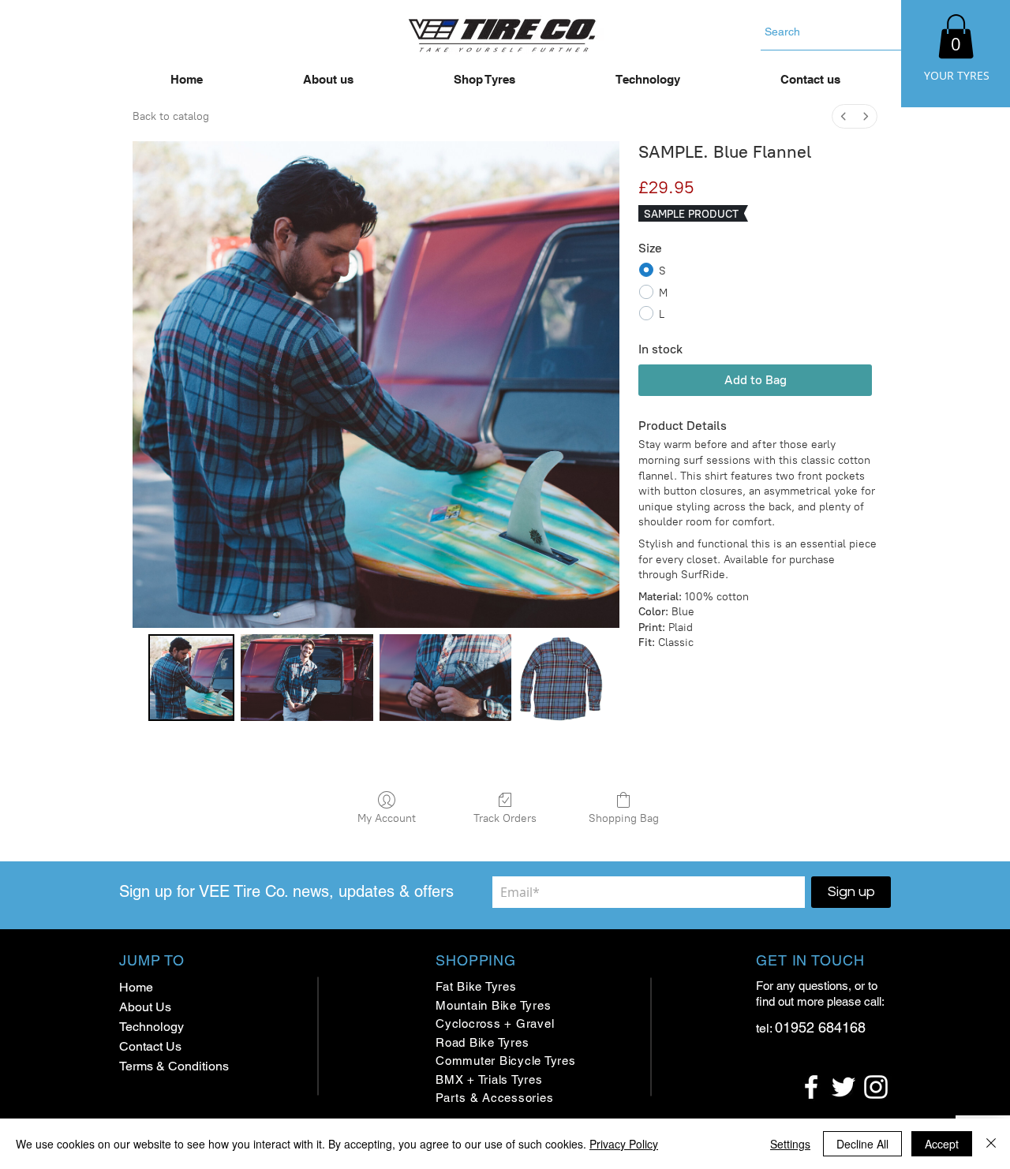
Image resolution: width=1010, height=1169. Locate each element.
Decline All (862, 1144)
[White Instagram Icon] (876, 1087)
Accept (942, 1144)
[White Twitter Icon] (843, 1087)
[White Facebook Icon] (811, 1087)
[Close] (991, 1143)
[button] (955, 36)
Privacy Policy (623, 1144)
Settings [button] (790, 1144)
